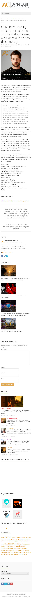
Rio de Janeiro (18, 552)
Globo (6, 544)
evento (20, 542)
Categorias (4, 571)
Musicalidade (12, 546)
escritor (7, 542)
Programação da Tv (21, 550)
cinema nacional (4, 540)
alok (3, 201)
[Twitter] (7, 255)
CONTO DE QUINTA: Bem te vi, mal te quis (11, 331)
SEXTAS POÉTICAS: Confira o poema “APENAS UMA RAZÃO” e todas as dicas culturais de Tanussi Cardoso (18, 451)
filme (26, 542)
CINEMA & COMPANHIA (6, 408)
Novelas (3, 548)
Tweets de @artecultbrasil (7, 528)
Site (2, 378)
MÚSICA (12, 19)
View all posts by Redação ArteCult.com (13, 242)
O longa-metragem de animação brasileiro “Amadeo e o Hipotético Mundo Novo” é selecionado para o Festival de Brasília (16, 412)
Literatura (21, 544)
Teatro (11, 554)
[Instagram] (5, 255)
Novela (24, 546)
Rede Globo (11, 552)
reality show (4, 552)
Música (27, 201)
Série (5, 554)
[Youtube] (11, 583)
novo (15, 548)
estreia (16, 542)
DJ (25, 201)
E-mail (3, 373)
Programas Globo (4, 550)
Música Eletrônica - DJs (12, 45)
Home (8, 19)
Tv (20, 554)
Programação (12, 550)
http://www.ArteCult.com (7, 252)
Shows (27, 552)
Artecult (5, 201)
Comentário (4, 349)
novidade (9, 548)
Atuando (13, 537)
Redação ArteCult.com (11, 240)
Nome (3, 367)
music (8, 546)
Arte (2, 537)
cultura (9, 540)
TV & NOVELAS (10, 428)
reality (27, 550)
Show (24, 552)
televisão (16, 554)
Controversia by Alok (17, 201)
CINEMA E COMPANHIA (25, 537)
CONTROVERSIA (10, 201)
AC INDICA (9, 447)
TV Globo (24, 554)
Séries (8, 554)
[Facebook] (2, 255)
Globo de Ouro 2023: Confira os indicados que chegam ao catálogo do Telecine (16, 226)
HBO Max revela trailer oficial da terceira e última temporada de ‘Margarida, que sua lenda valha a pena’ (18, 421)
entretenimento (25, 540)
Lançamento (13, 544)
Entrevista (3, 542)
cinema (17, 537)
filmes (2, 544)
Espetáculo (11, 542)
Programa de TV (22, 548)
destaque (22, 201)
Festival (23, 542)
